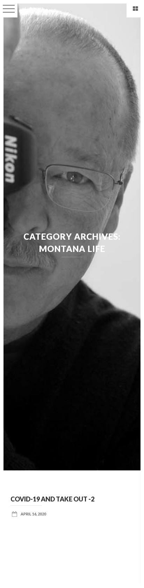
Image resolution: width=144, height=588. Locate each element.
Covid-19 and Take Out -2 (52, 499)
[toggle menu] (8, 8)
